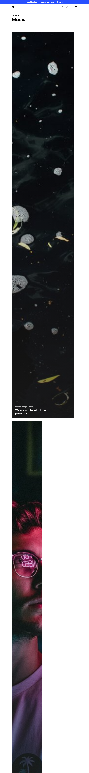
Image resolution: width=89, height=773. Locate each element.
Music (31, 407)
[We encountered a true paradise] (43, 225)
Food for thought (21, 407)
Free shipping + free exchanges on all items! (44, 2)
